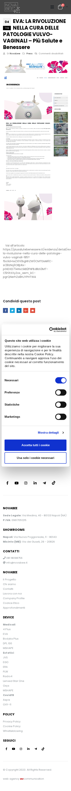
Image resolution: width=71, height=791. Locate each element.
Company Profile (14, 598)
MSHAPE (8, 648)
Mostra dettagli (48, 432)
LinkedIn (19, 310)
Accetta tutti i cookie (35, 445)
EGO (5, 662)
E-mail (32, 310)
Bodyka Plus (11, 639)
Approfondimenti (14, 608)
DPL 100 (7, 643)
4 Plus (6, 629)
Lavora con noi (12, 593)
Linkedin (35, 483)
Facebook (5, 310)
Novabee (15, 53)
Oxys (6, 686)
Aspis (6, 700)
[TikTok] (54, 483)
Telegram (44, 483)
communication (32, 779)
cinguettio (12, 310)
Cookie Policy (12, 726)
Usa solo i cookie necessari (35, 457)
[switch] (60, 392)
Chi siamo (9, 584)
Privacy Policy (12, 721)
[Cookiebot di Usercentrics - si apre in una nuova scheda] (50, 329)
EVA (5, 634)
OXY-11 (7, 704)
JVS (5, 657)
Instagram (26, 483)
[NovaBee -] (11, 7)
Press (29, 53)
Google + (25, 310)
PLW (5, 671)
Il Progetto (9, 579)
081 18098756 (14, 558)
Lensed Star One (13, 681)
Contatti (8, 589)
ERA (5, 667)
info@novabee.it (16, 562)
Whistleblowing (13, 731)
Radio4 (7, 676)
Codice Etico (11, 603)
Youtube (17, 483)
